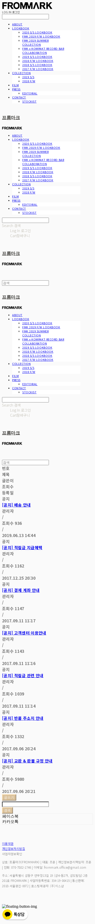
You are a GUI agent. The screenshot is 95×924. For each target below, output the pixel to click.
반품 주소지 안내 (23, 718)
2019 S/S (28, 77)
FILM (15, 85)
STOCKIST (29, 101)
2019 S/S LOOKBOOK (37, 57)
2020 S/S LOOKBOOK (37, 32)
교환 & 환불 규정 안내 (27, 761)
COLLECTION (21, 73)
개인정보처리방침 (13, 848)
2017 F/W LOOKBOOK (37, 69)
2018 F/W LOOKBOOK (37, 61)
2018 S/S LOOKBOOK (37, 65)
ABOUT (17, 24)
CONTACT (19, 97)
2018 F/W (28, 81)
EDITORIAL (29, 93)
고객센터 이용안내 (24, 633)
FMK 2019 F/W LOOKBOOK (41, 36)
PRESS (16, 89)
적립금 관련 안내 (23, 675)
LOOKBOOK (20, 28)
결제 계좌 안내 (21, 590)
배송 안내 (16, 505)
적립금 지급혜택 (22, 547)
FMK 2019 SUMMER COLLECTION (35, 42)
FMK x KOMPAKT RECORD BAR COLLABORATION (43, 50)
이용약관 (7, 843)
